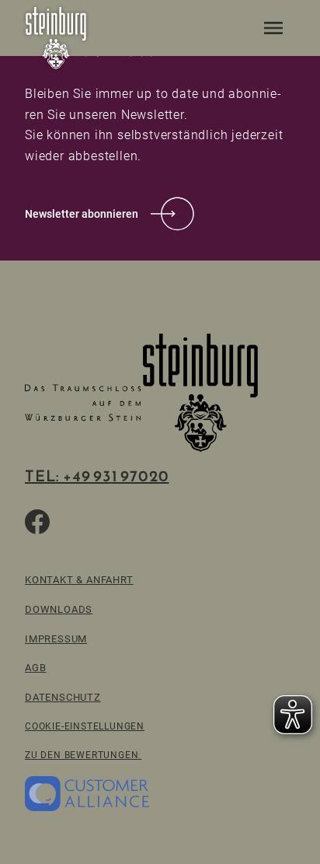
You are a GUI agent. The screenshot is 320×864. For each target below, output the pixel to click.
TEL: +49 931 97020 (97, 476)
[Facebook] (37, 521)
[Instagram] (111, 521)
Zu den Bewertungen (81, 755)
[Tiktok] (74, 521)
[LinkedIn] (149, 521)
